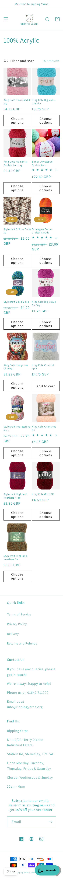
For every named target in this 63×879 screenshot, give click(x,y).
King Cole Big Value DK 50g (44, 303)
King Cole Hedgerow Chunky (16, 366)
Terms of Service (19, 614)
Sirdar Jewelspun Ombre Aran (42, 163)
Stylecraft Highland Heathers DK (15, 557)
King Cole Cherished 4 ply (17, 101)
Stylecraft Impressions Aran (17, 428)
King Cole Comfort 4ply (43, 366)
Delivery (13, 634)
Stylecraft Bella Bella (16, 301)
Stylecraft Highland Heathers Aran (15, 495)
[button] (6, 19)
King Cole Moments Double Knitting (15, 163)
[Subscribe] (51, 821)
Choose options (17, 120)
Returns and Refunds (22, 643)
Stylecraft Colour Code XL (17, 230)
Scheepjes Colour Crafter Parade (42, 230)
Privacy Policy (17, 624)
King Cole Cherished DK (44, 428)
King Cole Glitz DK (43, 494)
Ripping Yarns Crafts (25, 872)
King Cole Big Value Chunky (44, 101)
